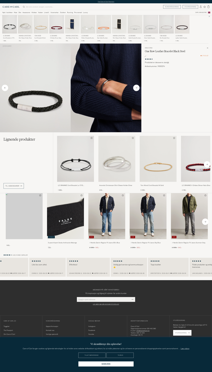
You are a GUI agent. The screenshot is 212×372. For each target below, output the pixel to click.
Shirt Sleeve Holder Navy (72, 38)
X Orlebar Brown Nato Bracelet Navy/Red (55, 38)
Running (70, 12)
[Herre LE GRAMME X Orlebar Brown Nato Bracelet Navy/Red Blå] (56, 24)
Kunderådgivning (172, 7)
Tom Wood (37, 35)
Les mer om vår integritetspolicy (106, 304)
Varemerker (55, 12)
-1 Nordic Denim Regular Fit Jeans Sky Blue (146, 243)
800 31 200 (141, 333)
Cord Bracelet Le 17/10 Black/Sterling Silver (8, 38)
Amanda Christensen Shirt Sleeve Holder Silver (115, 185)
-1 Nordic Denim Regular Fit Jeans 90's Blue (104, 243)
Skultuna (148, 48)
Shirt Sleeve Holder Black (119, 38)
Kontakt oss (50, 330)
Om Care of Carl (9, 334)
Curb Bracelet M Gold (39, 38)
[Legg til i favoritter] (91, 138)
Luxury (85, 12)
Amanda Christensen (25, 36)
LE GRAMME (6, 35)
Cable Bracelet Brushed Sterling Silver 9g (134, 38)
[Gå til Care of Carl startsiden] (11, 7)
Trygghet (6, 326)
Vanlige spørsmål (52, 334)
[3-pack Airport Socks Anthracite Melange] (65, 240)
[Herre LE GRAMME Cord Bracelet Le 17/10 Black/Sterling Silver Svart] (9, 24)
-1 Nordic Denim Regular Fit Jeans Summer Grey (188, 243)
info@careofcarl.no (143, 331)
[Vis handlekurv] (208, 7)
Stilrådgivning (190, 7)
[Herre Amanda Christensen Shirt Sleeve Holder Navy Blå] (72, 24)
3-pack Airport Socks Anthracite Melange (62, 243)
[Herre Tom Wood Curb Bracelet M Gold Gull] (41, 24)
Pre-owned (78, 12)
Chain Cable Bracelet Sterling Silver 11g (149, 38)
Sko (20, 12)
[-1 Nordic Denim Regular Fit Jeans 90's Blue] (106, 240)
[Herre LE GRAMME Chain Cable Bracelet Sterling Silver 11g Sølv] (150, 24)
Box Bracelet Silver (164, 38)
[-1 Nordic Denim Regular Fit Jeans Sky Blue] (148, 240)
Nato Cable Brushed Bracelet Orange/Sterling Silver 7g (103, 38)
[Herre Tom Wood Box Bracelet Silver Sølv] (166, 24)
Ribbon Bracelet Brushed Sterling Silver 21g (87, 38)
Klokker (34, 12)
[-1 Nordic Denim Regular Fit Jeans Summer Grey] (189, 240)
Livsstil (46, 12)
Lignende (19, 139)
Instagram (91, 326)
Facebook (91, 330)
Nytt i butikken (7, 12)
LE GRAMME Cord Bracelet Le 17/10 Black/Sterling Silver (70, 185)
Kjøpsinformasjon (52, 326)
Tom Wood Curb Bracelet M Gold (152, 185)
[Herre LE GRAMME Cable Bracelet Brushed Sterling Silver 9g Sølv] (135, 24)
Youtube (91, 334)
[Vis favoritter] (204, 7)
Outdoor (63, 12)
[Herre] (24, 216)
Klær (15, 12)
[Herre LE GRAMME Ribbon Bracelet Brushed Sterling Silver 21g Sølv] (88, 24)
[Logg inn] (201, 7)
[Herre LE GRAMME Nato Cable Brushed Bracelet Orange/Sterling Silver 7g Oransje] (103, 24)
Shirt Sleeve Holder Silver (25, 38)
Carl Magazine (201, 12)
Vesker (40, 12)
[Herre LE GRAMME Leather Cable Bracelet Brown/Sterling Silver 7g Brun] (182, 24)
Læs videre (185, 349)
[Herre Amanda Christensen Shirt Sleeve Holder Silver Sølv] (25, 24)
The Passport (8, 330)
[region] (106, 267)
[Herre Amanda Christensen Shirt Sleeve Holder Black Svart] (119, 24)
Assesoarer (26, 12)
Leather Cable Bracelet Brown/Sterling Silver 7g (182, 38)
